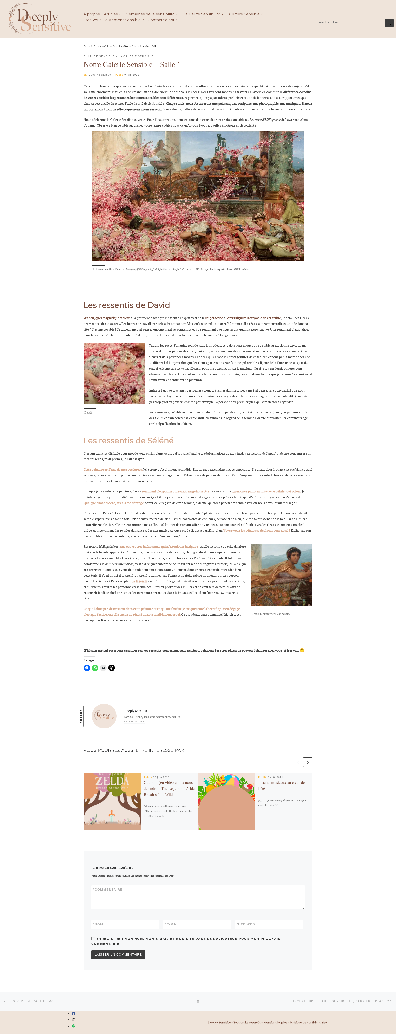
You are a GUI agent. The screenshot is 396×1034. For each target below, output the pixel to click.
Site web (246, 924)
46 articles (134, 721)
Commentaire (108, 889)
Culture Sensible (113, 46)
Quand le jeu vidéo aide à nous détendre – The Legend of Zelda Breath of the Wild (169, 788)
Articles (98, 46)
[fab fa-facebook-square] (73, 1014)
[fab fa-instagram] (73, 1020)
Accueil (88, 46)
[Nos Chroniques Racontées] (73, 1026)
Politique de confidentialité (308, 1022)
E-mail (172, 924)
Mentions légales (275, 1022)
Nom (98, 924)
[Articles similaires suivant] (307, 762)
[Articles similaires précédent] (298, 762)
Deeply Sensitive (100, 74)
